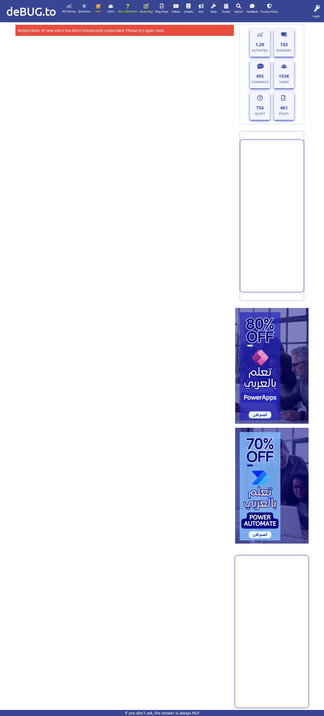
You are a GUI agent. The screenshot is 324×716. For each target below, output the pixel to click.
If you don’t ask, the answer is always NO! (162, 713)
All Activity (69, 11)
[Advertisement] (271, 216)
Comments (260, 82)
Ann (201, 11)
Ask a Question (127, 11)
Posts (284, 114)
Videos (176, 11)
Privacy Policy (269, 11)
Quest (260, 114)
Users (110, 11)
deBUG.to (31, 11)
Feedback (252, 11)
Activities (260, 50)
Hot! (98, 11)
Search (238, 11)
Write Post (146, 11)
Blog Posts (161, 11)
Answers (283, 50)
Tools (213, 11)
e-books (188, 11)
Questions (84, 11)
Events (226, 11)
